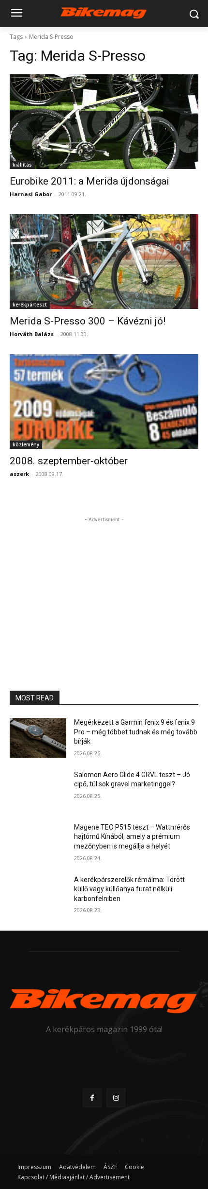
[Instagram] (115, 1097)
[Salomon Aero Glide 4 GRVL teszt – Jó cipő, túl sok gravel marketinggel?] (38, 790)
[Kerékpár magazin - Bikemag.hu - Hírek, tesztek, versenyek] (104, 12)
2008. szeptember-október (69, 461)
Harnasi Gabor (31, 194)
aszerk (19, 473)
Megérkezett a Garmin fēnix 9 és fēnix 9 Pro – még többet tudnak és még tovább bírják (135, 731)
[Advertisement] (104, 585)
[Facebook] (92, 1097)
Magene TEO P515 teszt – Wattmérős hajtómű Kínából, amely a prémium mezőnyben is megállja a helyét (132, 836)
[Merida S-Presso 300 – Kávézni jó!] (104, 261)
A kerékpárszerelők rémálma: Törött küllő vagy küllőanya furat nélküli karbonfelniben (129, 889)
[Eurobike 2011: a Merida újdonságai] (104, 121)
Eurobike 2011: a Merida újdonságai (89, 181)
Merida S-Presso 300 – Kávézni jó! (87, 321)
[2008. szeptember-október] (104, 401)
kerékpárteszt (30, 304)
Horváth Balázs (32, 334)
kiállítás (22, 164)
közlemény (26, 444)
